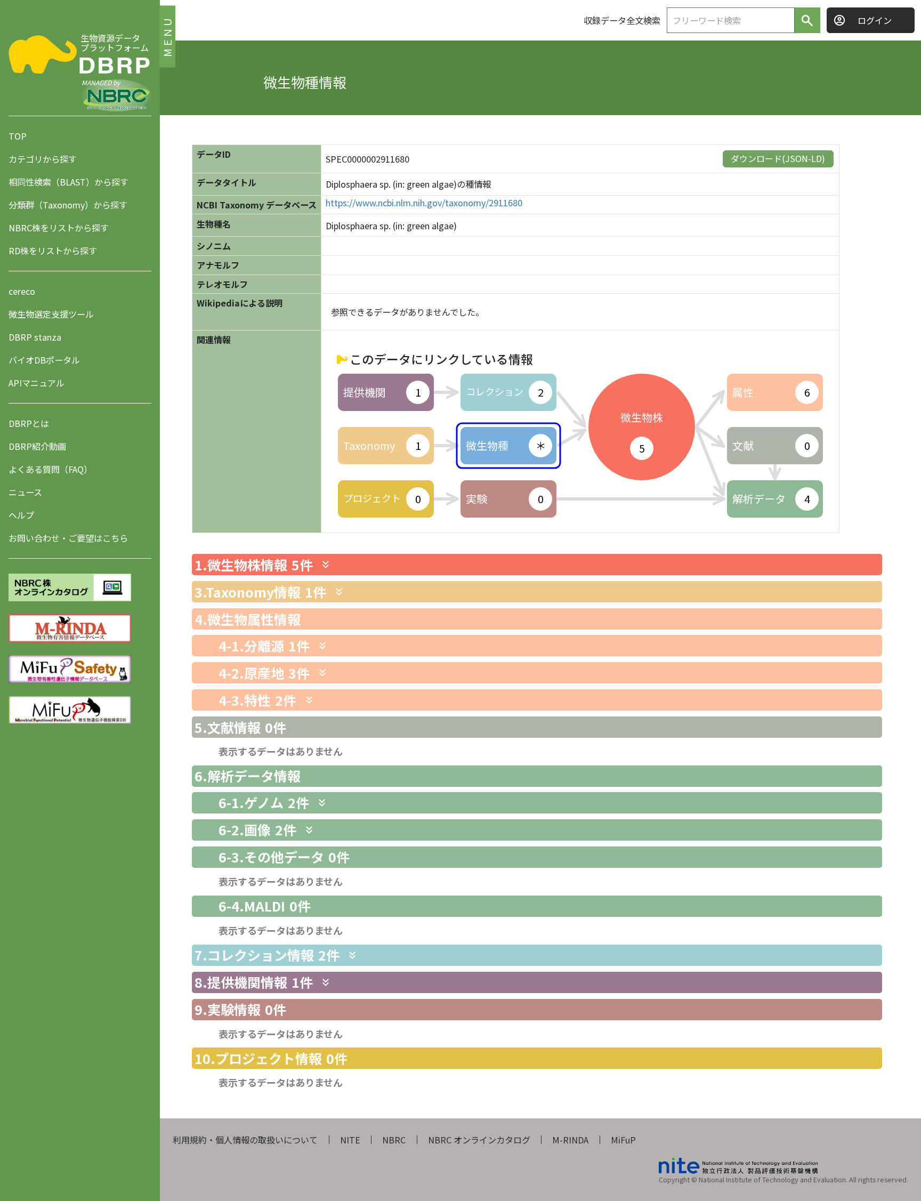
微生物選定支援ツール (51, 314)
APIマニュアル (36, 382)
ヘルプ (21, 515)
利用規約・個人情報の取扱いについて (245, 1139)
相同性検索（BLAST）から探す (68, 181)
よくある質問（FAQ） (50, 469)
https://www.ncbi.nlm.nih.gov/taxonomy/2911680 (424, 203)
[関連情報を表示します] (325, 564)
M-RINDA (570, 1139)
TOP (18, 136)
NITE (350, 1139)
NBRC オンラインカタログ (479, 1139)
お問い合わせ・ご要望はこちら (68, 537)
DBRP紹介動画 (37, 446)
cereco (22, 291)
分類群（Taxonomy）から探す (68, 204)
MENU (167, 36)
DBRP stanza (35, 337)
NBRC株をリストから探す (59, 227)
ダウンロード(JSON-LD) (778, 158)
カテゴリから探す (43, 158)
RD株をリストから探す (53, 250)
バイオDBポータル (44, 359)
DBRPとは (29, 423)
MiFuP (623, 1139)
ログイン (875, 20)
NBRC (394, 1139)
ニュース (25, 492)
